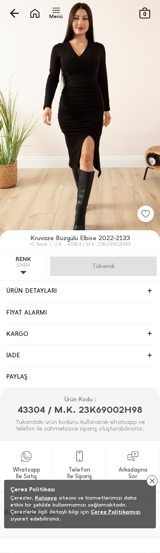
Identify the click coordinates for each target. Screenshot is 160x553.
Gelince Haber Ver (103, 266)
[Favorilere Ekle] (145, 214)
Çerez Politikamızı (116, 512)
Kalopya (46, 498)
